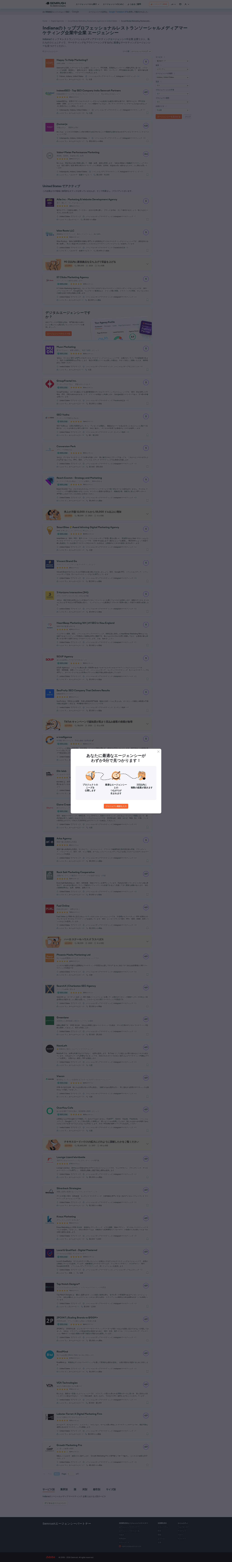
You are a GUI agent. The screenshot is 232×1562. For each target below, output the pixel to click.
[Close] (158, 752)
